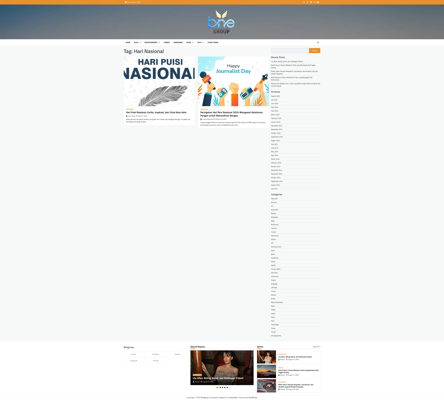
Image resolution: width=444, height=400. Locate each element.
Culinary (274, 228)
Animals (274, 202)
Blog (136, 42)
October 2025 (276, 133)
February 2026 (276, 118)
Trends (167, 42)
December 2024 (276, 170)
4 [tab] (224, 387)
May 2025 (274, 151)
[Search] (318, 42)
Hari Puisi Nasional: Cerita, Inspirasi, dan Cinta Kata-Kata (156, 112)
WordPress (253, 397)
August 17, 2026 (293, 375)
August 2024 (275, 185)
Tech (199, 42)
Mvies (273, 298)
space (273, 313)
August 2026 (275, 96)
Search (314, 50)
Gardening (178, 42)
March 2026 (275, 114)
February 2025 (276, 162)
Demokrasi (275, 235)
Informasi (130, 109)
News (273, 306)
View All (316, 346)
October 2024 (276, 177)
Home (128, 42)
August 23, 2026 (208, 382)
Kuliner (273, 280)
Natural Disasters (277, 302)
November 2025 (276, 129)
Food (272, 250)
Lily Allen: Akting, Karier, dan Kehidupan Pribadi (287, 61)
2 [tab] (220, 387)
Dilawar (197, 382)
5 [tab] (227, 387)
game (273, 254)
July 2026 (274, 99)
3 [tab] (222, 387)
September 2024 (277, 181)
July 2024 (274, 188)
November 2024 (276, 174)
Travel (273, 328)
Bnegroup (205, 397)
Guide (188, 42)
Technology (275, 324)
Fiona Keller (132, 116)
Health (273, 265)
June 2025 (274, 148)
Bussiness (274, 224)
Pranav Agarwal (207, 119)
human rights (275, 269)
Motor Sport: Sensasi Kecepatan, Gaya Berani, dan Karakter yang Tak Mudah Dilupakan (295, 385)
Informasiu (275, 276)
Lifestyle (274, 287)
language (274, 284)
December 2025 (276, 125)
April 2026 (274, 111)
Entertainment (150, 42)
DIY (272, 243)
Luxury (273, 291)
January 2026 (275, 122)
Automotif (274, 209)
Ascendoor (233, 397)
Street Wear (213, 42)
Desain (273, 239)
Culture (273, 232)
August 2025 (275, 140)
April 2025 (274, 155)
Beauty (273, 213)
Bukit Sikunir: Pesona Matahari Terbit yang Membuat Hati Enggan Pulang (298, 371)
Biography (274, 217)
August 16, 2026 (293, 389)
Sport (273, 317)
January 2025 (275, 166)
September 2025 (277, 137)
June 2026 (274, 103)
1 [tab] (217, 387)
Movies (273, 295)
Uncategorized (276, 335)
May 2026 (274, 107)
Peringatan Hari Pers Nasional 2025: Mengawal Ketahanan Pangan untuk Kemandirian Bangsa (231, 113)
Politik (273, 309)
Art (272, 206)
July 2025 (274, 144)
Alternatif (274, 198)
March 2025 (275, 159)
